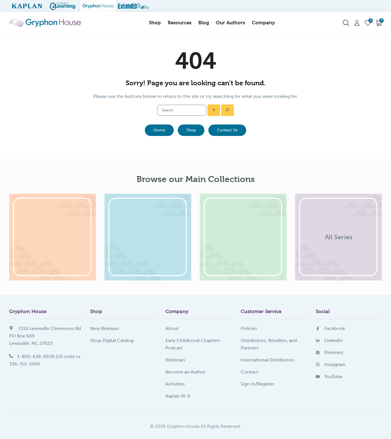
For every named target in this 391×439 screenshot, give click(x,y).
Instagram (334, 364)
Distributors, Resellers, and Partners (269, 344)
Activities (175, 384)
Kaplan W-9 (177, 396)
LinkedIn (333, 340)
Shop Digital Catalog (111, 340)
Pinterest (333, 352)
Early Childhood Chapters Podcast (192, 344)
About (172, 328)
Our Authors (230, 22)
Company (263, 22)
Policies (249, 328)
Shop (155, 22)
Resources (179, 22)
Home (159, 130)
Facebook (334, 328)
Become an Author (185, 372)
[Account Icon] (357, 23)
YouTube (333, 376)
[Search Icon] (346, 23)
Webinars (175, 360)
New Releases (104, 328)
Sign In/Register (257, 384)
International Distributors (268, 360)
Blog (203, 22)
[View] (52, 237)
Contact (249, 372)
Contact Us (227, 130)
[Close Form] (214, 110)
